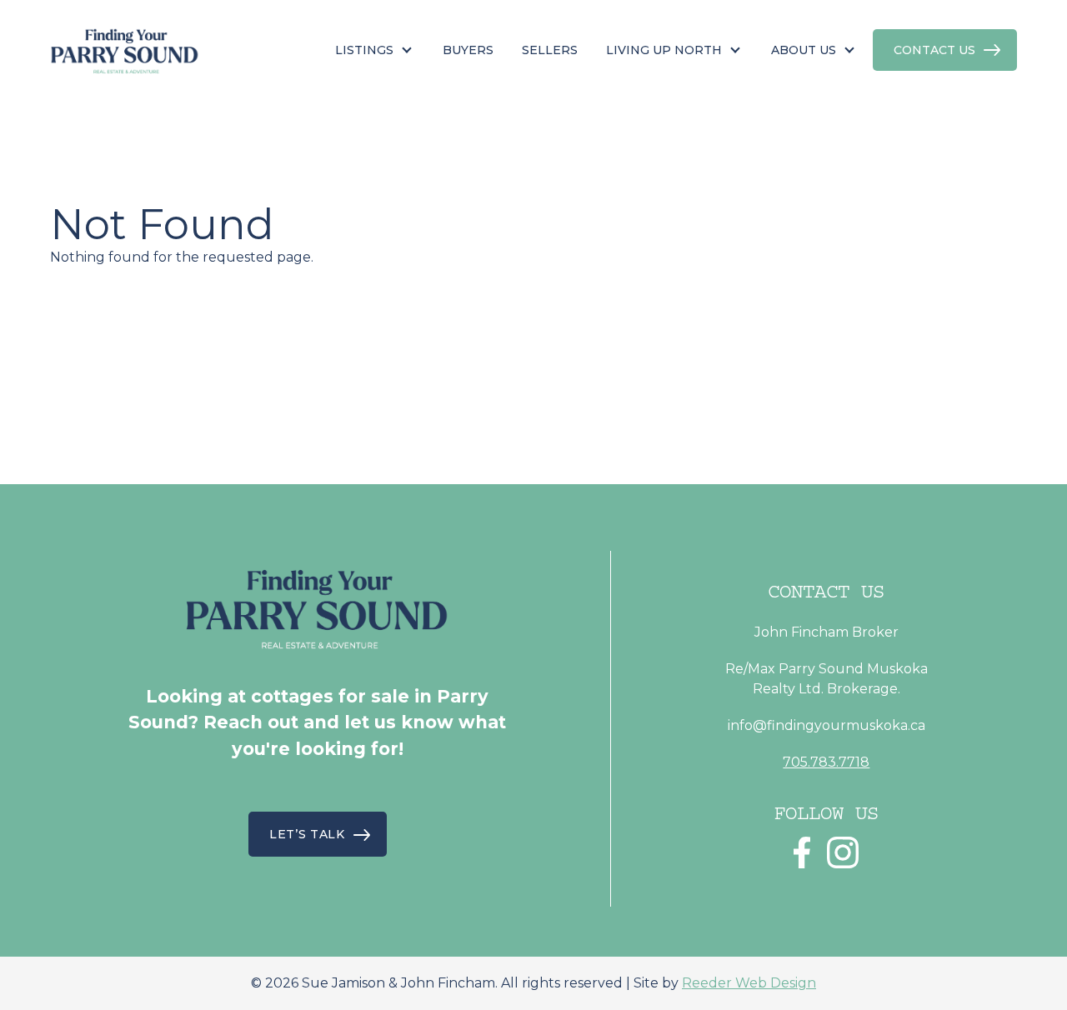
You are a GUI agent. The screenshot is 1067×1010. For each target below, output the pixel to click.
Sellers (550, 50)
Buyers (468, 50)
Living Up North (664, 50)
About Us (803, 50)
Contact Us (934, 50)
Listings (364, 50)
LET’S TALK (307, 834)
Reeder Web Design (749, 983)
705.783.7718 (826, 762)
